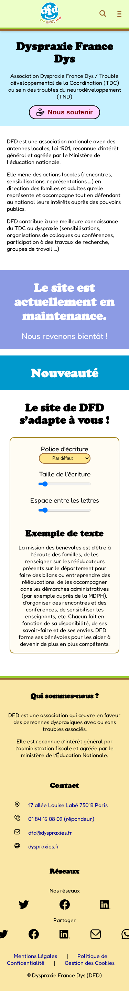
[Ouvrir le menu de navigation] (119, 13)
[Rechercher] (103, 14)
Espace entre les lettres (64, 500)
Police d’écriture (64, 449)
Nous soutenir (70, 112)
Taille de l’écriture (64, 474)
